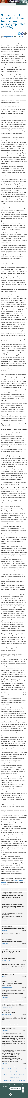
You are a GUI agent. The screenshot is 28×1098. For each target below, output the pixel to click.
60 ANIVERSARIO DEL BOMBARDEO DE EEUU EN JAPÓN (14, 1001)
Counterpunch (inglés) (14, 1077)
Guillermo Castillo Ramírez (7, 901)
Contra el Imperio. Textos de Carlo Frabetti (14, 1074)
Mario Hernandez (8, 36)
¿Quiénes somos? (15, 1088)
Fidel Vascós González (6, 1014)
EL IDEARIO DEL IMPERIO (14, 1024)
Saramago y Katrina (8, 974)
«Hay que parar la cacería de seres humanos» (12, 917)
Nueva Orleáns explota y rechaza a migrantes (12, 994)
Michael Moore (5, 943)
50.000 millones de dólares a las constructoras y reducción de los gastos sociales (12, 983)
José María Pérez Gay (6, 1021)
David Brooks (5, 997)
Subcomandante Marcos (7, 987)
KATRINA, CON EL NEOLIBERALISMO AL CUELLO (14, 971)
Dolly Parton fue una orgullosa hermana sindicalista (11, 952)
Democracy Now (14, 1071)
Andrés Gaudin (5, 968)
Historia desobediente (9, 1028)
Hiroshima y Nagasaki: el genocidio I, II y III (14, 1018)
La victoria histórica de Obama (11, 934)
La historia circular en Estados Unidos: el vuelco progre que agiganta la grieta (13, 965)
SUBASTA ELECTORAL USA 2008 (14, 923)
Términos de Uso (12, 1086)
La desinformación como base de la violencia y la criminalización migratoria (12, 897)
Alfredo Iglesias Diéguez (7, 1007)
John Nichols (4, 955)
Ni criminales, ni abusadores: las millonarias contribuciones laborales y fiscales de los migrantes (13, 906)
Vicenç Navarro (5, 930)
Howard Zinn (4, 936)
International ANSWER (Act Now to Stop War (14, 1080)
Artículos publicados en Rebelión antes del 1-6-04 (14, 1069)
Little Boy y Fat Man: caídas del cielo (13, 1005)
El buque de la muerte (8, 1012)
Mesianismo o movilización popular (13, 928)
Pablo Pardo (4, 1063)
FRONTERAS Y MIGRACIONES (14, 889)
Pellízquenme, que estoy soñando (12, 941)
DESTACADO (14, 946)
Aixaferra (4, 976)
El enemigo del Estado (9, 958)
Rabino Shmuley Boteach (7, 1047)
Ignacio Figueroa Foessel (7, 960)
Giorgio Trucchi (5, 920)
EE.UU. (24, 36)
